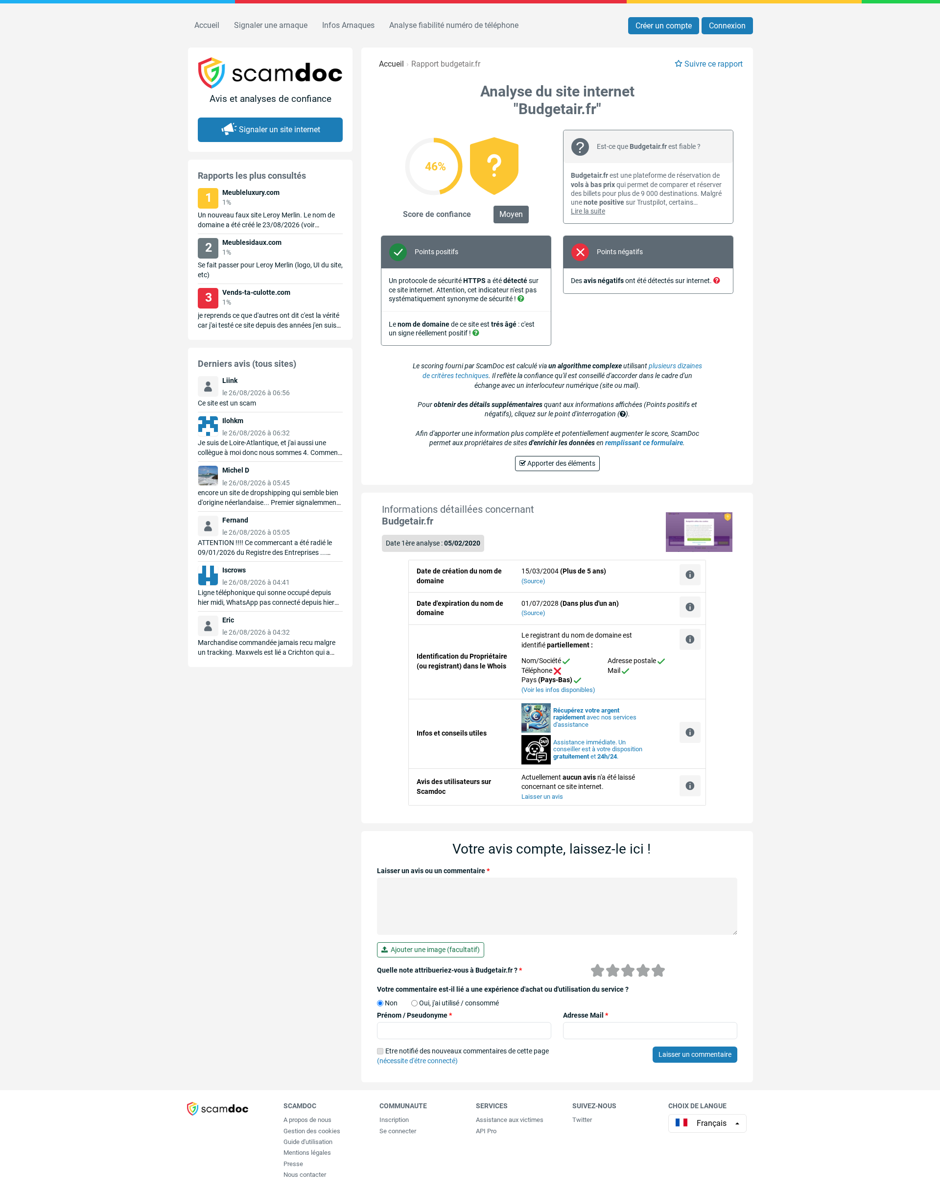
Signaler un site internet (279, 129)
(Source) (533, 581)
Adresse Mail (585, 1015)
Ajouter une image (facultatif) (434, 950)
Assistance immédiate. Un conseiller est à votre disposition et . (597, 749)
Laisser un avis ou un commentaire (433, 871)
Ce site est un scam (227, 403)
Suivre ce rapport (713, 64)
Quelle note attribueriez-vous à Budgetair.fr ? (449, 970)
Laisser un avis (542, 796)
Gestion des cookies (311, 1131)
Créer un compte (663, 25)
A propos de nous (307, 1119)
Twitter (582, 1119)
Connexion (727, 25)
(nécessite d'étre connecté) (417, 1061)
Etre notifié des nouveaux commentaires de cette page (463, 1056)
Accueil (206, 25)
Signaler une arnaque (270, 25)
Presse (293, 1164)
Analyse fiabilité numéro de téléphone (453, 25)
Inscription (394, 1119)
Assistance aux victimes (509, 1119)
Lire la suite (588, 211)
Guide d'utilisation (307, 1141)
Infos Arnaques (348, 25)
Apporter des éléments (560, 463)
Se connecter (397, 1131)
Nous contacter (304, 1174)
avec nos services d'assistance (594, 717)
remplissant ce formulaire (644, 443)
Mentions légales (307, 1152)
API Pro (486, 1131)
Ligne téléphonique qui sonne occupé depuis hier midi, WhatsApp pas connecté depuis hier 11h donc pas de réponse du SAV (266, 602)
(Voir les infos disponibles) (558, 689)
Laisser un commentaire (694, 1054)
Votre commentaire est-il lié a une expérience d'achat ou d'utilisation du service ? (503, 989)
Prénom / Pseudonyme (414, 1015)
